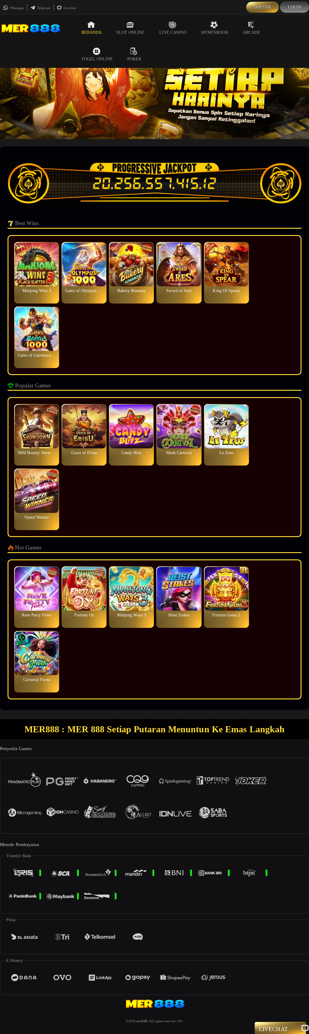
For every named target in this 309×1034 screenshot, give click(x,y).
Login (294, 7)
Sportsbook (214, 32)
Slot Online (130, 32)
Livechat (69, 8)
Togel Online (97, 59)
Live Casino (172, 32)
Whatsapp (16, 8)
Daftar (262, 7)
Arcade (251, 32)
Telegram (43, 8)
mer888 (142, 1021)
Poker (134, 59)
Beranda (91, 32)
